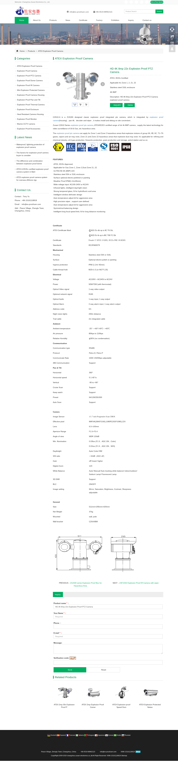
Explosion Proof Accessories (28, 129)
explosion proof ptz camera (82, 125)
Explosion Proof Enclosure (28, 109)
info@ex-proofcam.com (79, 12)
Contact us (147, 20)
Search (159, 11)
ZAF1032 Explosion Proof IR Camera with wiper (139, 583)
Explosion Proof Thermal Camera (31, 105)
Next (103, 84)
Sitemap (124, 756)
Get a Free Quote (157, 2)
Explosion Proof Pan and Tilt (28, 100)
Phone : (57, 623)
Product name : (61, 603)
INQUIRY (117, 105)
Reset (103, 670)
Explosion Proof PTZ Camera (29, 76)
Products (53, 20)
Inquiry (131, 20)
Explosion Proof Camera (27, 71)
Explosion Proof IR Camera (28, 85)
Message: (58, 643)
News (68, 20)
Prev (58, 84)
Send (70, 670)
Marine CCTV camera (26, 124)
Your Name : (60, 613)
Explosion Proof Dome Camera (30, 80)
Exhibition (115, 20)
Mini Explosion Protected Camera (31, 90)
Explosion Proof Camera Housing (30, 95)
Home (21, 20)
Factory (99, 20)
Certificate (83, 20)
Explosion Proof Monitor (27, 119)
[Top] (172, 50)
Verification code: (61, 658)
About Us (37, 20)
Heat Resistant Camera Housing (30, 114)
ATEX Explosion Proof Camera (50, 51)
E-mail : (58, 633)
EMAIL (130, 105)
